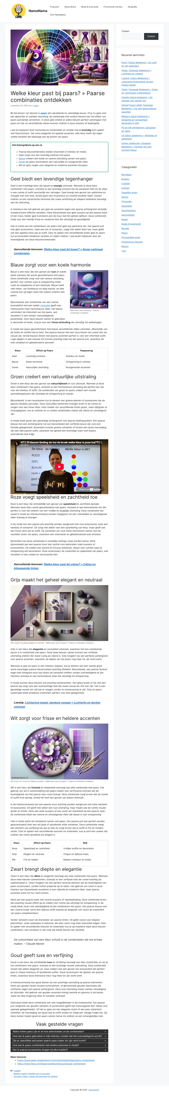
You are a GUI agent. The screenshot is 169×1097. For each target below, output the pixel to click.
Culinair (125, 188)
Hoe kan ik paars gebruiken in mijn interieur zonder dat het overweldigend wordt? (57, 1036)
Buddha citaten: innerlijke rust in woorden (32, 1073)
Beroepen (126, 174)
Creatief (17, 1071)
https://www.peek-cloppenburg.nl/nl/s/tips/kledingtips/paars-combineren (56, 1060)
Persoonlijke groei (130, 237)
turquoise (45, 305)
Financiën (54, 7)
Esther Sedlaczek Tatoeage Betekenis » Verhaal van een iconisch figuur (136, 146)
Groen (22, 162)
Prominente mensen (113, 7)
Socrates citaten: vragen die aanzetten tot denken (36, 1076)
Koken (124, 219)
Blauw (22, 158)
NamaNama (38, 11)
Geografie (132, 7)
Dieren (124, 197)
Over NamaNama (58, 14)
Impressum (94, 1090)
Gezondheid (70, 7)
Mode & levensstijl (89, 7)
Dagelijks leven (129, 192)
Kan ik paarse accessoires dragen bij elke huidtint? (40, 1049)
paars (44, 113)
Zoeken (125, 31)
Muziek (125, 228)
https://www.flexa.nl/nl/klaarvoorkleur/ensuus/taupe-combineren (51, 1063)
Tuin (123, 251)
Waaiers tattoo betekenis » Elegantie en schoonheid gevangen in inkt (135, 119)
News (124, 233)
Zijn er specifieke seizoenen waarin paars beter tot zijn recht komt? (49, 1040)
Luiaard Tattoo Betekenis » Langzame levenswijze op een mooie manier (137, 81)
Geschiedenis (128, 210)
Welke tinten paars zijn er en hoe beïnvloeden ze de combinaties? (48, 1031)
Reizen (125, 246)
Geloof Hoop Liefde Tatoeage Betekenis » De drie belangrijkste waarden (138, 108)
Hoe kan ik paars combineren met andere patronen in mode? (46, 1045)
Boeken (125, 179)
